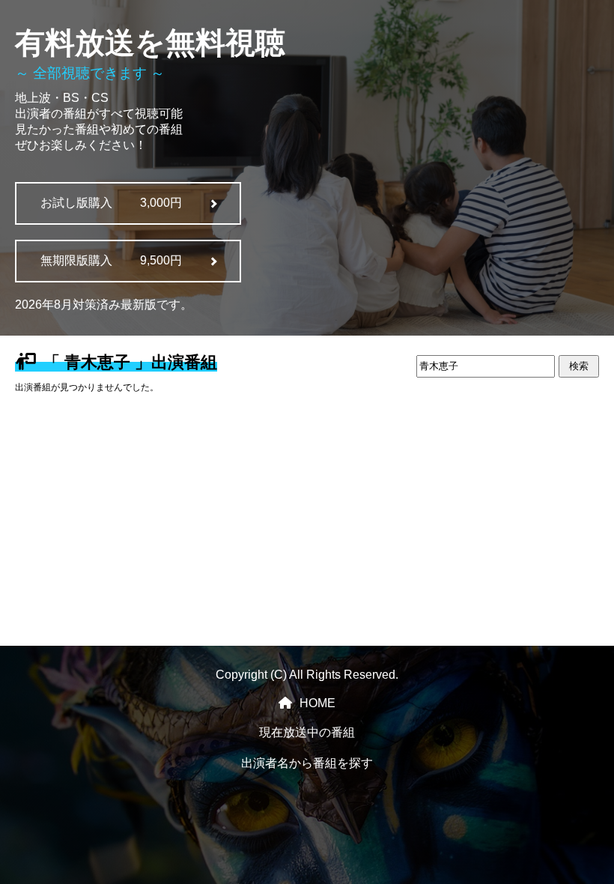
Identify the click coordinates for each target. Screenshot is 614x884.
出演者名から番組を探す (307, 763)
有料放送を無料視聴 (150, 42)
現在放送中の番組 (307, 732)
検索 (579, 366)
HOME (317, 703)
